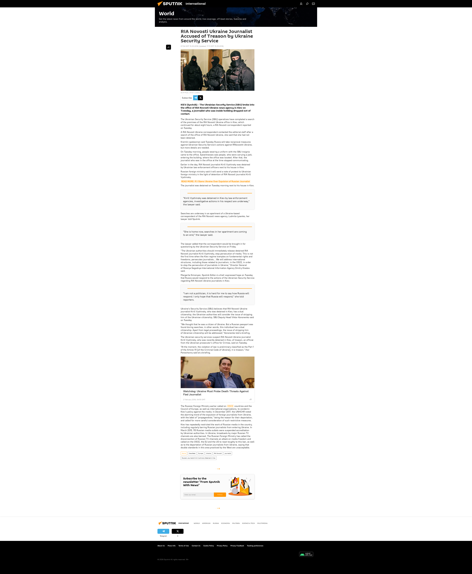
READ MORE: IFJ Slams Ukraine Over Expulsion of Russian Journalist (215, 181)
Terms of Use (183, 546)
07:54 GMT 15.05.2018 (189, 46)
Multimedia (262, 523)
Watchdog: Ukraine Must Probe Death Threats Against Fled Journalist (216, 393)
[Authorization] (301, 3)
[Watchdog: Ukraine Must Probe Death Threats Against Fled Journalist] (217, 372)
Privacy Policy (222, 546)
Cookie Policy (208, 546)
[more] (250, 399)
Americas (206, 523)
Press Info (172, 546)
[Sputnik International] (171, 7)
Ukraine (208, 453)
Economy (225, 523)
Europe (200, 453)
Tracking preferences (255, 546)
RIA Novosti (218, 453)
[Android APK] (306, 554)
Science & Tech (248, 523)
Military (236, 523)
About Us (161, 546)
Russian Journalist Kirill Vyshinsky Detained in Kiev (198, 458)
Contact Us (196, 546)
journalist (228, 453)
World (184, 453)
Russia (216, 523)
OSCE (230, 406)
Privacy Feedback (237, 546)
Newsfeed (192, 453)
